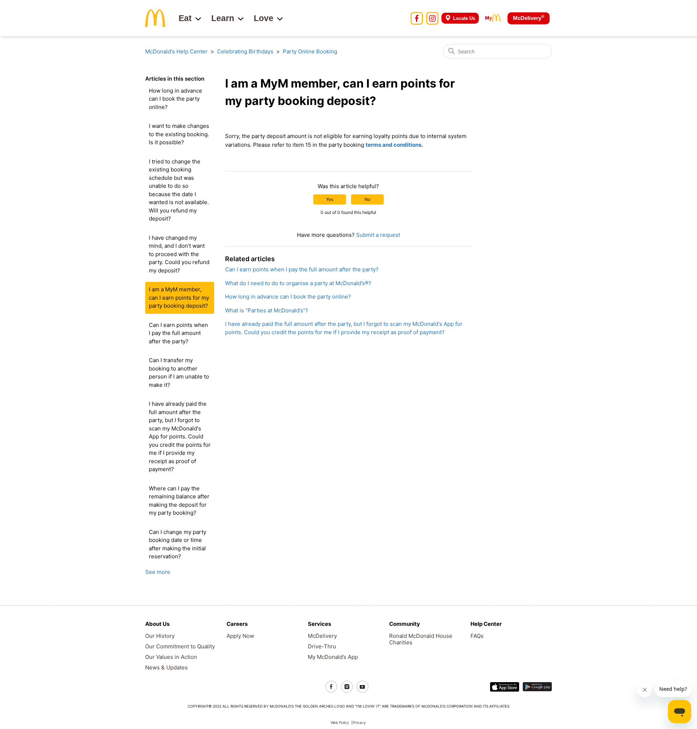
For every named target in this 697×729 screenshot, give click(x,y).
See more (157, 571)
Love (263, 18)
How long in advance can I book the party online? (175, 98)
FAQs (477, 635)
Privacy (359, 722)
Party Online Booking (310, 51)
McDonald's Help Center (176, 51)
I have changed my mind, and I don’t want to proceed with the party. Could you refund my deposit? (179, 254)
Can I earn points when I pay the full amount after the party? (178, 333)
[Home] (156, 17)
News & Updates (166, 667)
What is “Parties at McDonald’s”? (266, 310)
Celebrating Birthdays (245, 51)
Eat (185, 18)
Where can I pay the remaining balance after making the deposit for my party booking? (179, 501)
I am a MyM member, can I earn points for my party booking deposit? (179, 297)
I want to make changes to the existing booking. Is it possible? (179, 134)
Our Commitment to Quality (180, 646)
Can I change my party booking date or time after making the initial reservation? (177, 544)
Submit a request (378, 234)
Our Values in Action (171, 656)
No (367, 199)
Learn (222, 18)
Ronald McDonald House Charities (420, 639)
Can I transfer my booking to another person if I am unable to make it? (179, 372)
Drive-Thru (322, 646)
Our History (160, 635)
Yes (329, 199)
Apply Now (240, 635)
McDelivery (528, 17)
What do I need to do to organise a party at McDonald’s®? (298, 283)
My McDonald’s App (333, 656)
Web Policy (340, 722)
